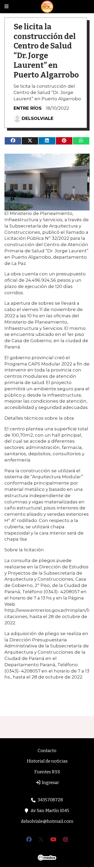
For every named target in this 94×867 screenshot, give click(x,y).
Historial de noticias (47, 761)
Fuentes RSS (47, 772)
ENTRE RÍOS (28, 108)
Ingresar (50, 782)
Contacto (47, 750)
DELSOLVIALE (38, 118)
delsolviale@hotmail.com (47, 821)
